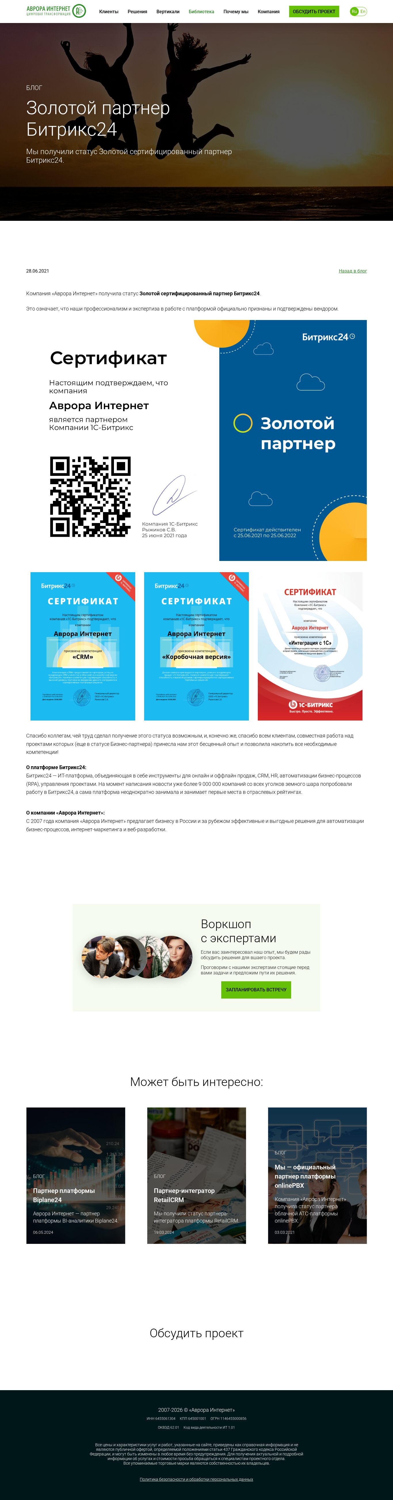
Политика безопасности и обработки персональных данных (196, 1479)
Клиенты (109, 11)
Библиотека (201, 11)
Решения (137, 11)
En (362, 11)
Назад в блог (353, 271)
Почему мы (236, 11)
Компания (269, 11)
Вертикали (168, 11)
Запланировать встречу (256, 990)
